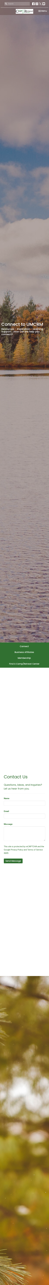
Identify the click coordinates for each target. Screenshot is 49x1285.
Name (6, 798)
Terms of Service (35, 850)
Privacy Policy (17, 850)
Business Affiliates (24, 652)
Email (6, 811)
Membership (24, 658)
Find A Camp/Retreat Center (24, 663)
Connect (24, 646)
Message (8, 824)
